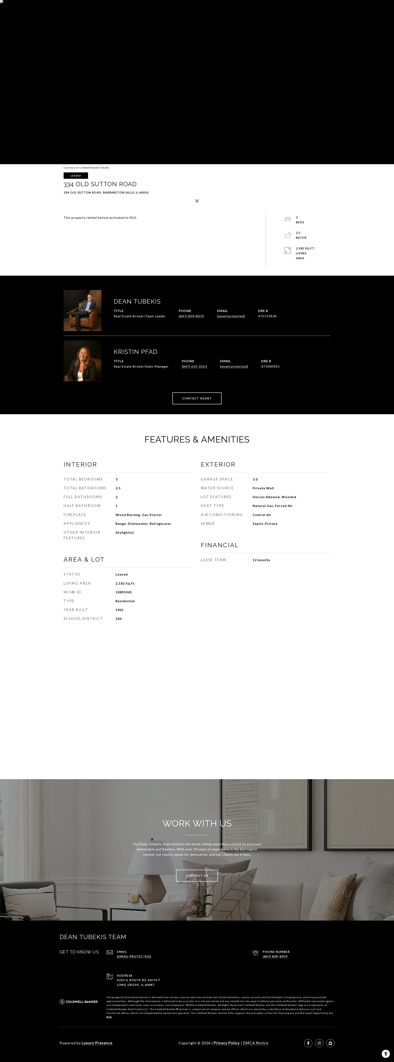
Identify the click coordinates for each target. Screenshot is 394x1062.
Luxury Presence (97, 1043)
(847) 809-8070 (191, 316)
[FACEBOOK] (308, 1043)
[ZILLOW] (330, 1043)
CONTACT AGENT (197, 398)
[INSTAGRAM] (319, 1043)
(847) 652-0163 (194, 366)
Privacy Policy (227, 1043)
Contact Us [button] (197, 875)
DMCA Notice (255, 1043)
